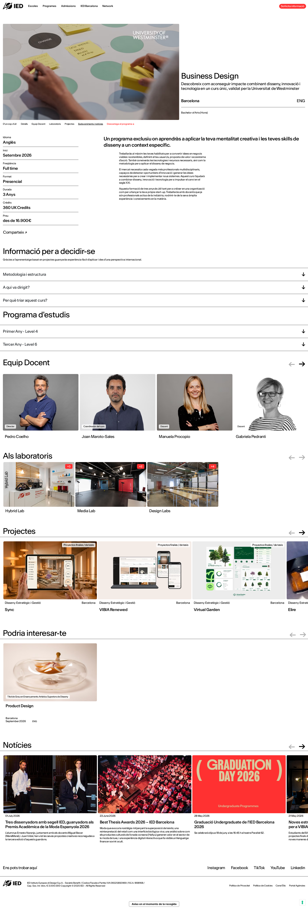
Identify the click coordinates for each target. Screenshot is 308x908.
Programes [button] (49, 6)
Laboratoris (55, 124)
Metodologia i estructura (24, 274)
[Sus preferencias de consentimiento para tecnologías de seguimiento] (302, 902)
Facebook (239, 867)
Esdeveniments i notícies (90, 124)
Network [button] (107, 6)
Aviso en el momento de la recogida (154, 904)
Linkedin (298, 867)
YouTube (277, 867)
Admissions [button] (68, 6)
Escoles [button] (33, 6)
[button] (292, 364)
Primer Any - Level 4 (20, 331)
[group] (41, 409)
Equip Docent (38, 124)
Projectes (69, 124)
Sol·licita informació (292, 6)
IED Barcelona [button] (89, 6)
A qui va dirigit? (16, 287)
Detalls (24, 124)
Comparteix (14, 232)
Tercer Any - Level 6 (20, 344)
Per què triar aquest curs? (25, 300)
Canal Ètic (281, 885)
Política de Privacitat (239, 885)
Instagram (216, 867)
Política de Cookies (262, 885)
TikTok (259, 867)
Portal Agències (297, 885)
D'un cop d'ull (9, 124)
